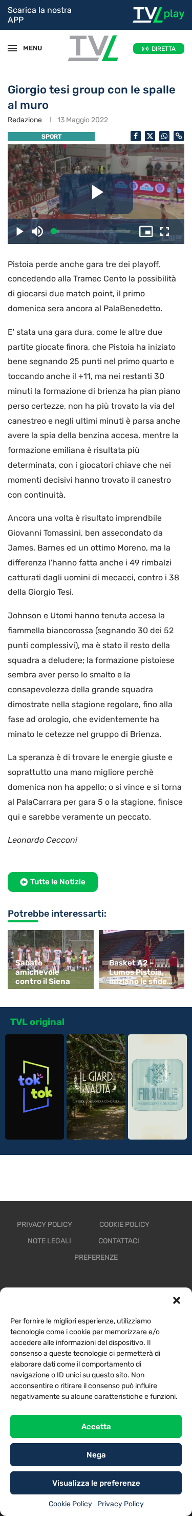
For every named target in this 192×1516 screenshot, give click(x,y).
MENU (27, 48)
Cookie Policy (70, 1504)
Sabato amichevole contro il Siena (42, 972)
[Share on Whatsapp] (164, 136)
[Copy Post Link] (179, 136)
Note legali (49, 1241)
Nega (96, 1455)
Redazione (25, 120)
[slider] (92, 231)
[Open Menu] (12, 48)
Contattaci (118, 1241)
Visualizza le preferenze (96, 1483)
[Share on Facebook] (136, 136)
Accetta (96, 1426)
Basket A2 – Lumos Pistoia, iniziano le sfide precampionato (138, 972)
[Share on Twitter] (150, 136)
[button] (177, 1300)
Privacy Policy (120, 1504)
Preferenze (96, 1257)
